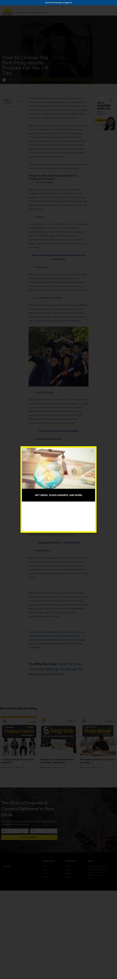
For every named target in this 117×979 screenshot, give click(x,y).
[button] (92, 451)
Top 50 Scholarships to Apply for (58, 2)
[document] (58, 489)
